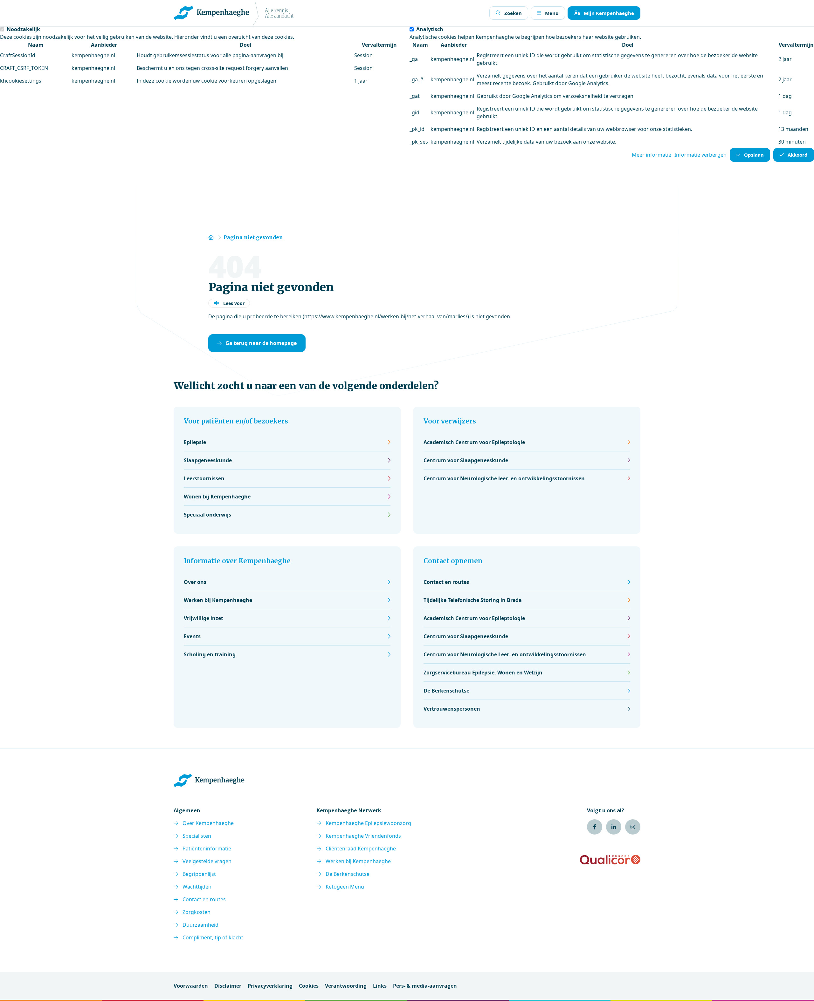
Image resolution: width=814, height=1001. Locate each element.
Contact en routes (204, 899)
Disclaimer (227, 985)
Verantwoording (346, 985)
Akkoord (798, 155)
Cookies (309, 985)
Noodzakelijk (23, 29)
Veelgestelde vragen (207, 861)
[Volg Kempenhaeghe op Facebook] (594, 827)
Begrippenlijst (199, 873)
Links (380, 985)
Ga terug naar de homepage (261, 343)
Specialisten (197, 835)
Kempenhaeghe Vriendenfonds (363, 835)
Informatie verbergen (700, 154)
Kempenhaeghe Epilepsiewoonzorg (368, 823)
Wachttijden (197, 886)
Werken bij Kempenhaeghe (358, 861)
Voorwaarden (191, 985)
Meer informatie (651, 154)
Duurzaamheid (200, 924)
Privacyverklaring (270, 985)
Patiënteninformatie (207, 848)
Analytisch (429, 29)
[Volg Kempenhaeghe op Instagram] (632, 827)
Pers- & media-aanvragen (425, 985)
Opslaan (754, 155)
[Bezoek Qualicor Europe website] (610, 859)
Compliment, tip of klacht (213, 937)
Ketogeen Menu (345, 886)
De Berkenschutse (347, 873)
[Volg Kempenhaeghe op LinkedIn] (613, 827)
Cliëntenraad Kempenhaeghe (361, 848)
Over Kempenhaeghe (208, 823)
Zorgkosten (196, 912)
